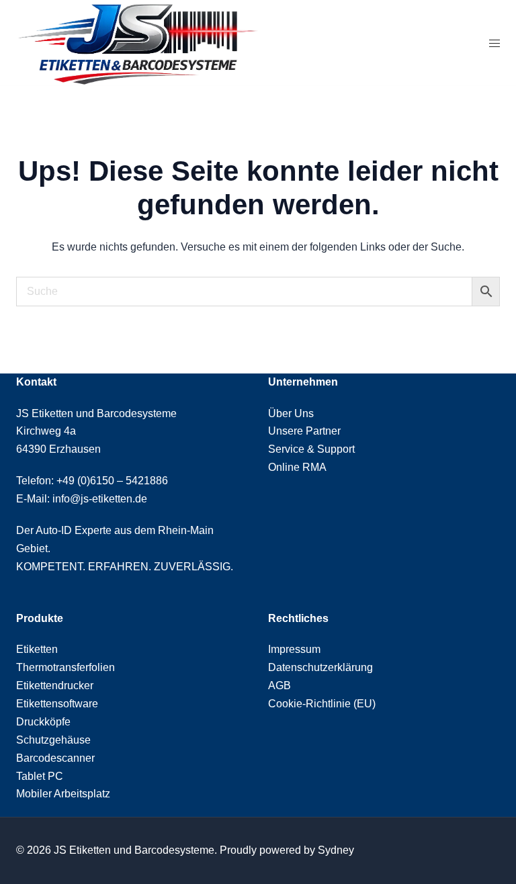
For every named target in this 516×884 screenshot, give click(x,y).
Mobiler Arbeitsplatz (63, 793)
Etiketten (37, 649)
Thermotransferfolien (65, 667)
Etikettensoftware (57, 703)
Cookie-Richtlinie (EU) (322, 703)
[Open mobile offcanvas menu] (494, 44)
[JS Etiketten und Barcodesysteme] (137, 43)
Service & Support (311, 449)
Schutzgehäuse (53, 740)
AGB (279, 685)
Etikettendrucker (54, 685)
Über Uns (291, 413)
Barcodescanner (55, 758)
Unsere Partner (304, 431)
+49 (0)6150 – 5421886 (112, 480)
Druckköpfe (43, 721)
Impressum (294, 649)
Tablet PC (39, 776)
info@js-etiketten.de (99, 498)
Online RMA (297, 467)
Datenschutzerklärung (320, 667)
